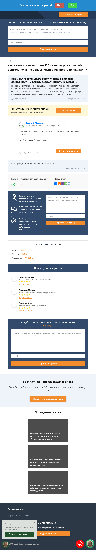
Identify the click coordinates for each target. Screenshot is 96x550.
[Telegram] (69, 183)
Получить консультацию (48, 399)
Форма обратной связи (18, 515)
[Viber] (62, 183)
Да (72, 5)
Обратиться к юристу (66, 222)
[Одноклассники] (59, 183)
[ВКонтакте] (55, 183)
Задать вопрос (73, 14)
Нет (59, 5)
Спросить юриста (69, 151)
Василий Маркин (34, 123)
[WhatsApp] (65, 183)
